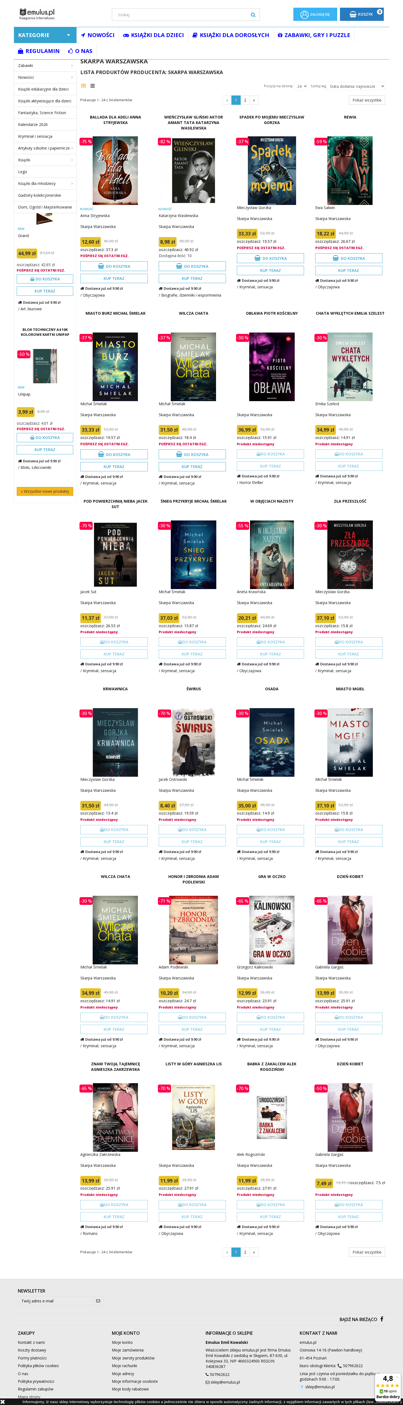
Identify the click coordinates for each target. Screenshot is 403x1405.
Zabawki (25, 65)
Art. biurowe (31, 308)
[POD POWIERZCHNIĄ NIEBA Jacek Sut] (115, 554)
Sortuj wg (318, 85)
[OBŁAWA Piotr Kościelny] (271, 367)
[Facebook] (381, 1319)
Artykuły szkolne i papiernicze (44, 148)
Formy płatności (32, 1358)
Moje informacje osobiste (135, 1381)
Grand (23, 235)
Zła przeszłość (350, 501)
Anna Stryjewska (95, 215)
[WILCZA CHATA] (193, 367)
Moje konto (122, 1342)
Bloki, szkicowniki (36, 467)
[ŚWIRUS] (193, 742)
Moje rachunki (124, 1365)
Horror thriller (251, 482)
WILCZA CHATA (193, 313)
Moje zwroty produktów (133, 1358)
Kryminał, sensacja (256, 286)
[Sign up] (98, 1300)
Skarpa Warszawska (98, 226)
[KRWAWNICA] (115, 742)
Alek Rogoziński (251, 1154)
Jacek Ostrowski (173, 779)
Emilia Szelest (327, 403)
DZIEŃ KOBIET (350, 876)
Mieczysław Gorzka (254, 207)
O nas (23, 1373)
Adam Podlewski (173, 967)
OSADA (272, 688)
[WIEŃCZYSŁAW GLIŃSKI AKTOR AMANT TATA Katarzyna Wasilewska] (193, 170)
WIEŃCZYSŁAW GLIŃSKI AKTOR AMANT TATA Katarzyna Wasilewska (193, 122)
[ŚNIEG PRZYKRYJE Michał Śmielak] (193, 554)
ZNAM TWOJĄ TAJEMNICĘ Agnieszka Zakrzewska (115, 1066)
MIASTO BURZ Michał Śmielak (116, 313)
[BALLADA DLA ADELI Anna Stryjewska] (115, 170)
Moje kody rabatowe (130, 1389)
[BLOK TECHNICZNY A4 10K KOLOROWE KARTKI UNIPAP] (45, 366)
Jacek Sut (88, 591)
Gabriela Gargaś (329, 967)
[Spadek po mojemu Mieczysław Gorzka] (271, 170)
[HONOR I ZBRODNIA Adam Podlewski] (193, 930)
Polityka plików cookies (38, 1365)
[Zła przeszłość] (350, 554)
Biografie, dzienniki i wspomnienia (191, 295)
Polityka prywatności (36, 1381)
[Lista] (93, 85)
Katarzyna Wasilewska (178, 215)
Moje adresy (123, 1373)
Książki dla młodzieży (37, 183)
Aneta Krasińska (251, 591)
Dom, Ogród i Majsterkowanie (45, 207)
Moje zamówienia (128, 1350)
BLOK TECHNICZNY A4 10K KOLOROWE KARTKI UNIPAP (45, 332)
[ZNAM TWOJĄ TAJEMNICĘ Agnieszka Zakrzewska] (115, 1117)
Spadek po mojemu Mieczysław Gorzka (271, 119)
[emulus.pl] (61, 14)
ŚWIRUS (193, 688)
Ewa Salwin (325, 207)
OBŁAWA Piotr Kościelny (272, 313)
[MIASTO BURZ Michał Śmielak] (115, 367)
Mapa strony (29, 1397)
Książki (24, 159)
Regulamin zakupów (35, 1389)
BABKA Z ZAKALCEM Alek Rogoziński (271, 1066)
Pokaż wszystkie (367, 100)
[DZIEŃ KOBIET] (350, 930)
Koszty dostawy (32, 1350)
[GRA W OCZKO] (271, 930)
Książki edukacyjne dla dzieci (43, 89)
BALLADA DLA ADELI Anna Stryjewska (115, 119)
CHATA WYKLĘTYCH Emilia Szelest (350, 313)
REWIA (350, 117)
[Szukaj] (253, 14)
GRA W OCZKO (272, 876)
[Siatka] (84, 85)
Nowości (26, 77)
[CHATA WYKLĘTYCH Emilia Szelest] (350, 367)
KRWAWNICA (115, 688)
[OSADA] (271, 742)
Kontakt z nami (31, 1342)
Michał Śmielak (93, 403)
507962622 (219, 1374)
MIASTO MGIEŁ (350, 688)
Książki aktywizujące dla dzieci (44, 100)
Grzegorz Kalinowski (255, 967)
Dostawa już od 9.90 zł (42, 302)
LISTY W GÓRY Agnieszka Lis (194, 1063)
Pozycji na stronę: (278, 85)
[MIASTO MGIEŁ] (350, 742)
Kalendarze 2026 (33, 124)
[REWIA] (350, 170)
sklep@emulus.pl (225, 1382)
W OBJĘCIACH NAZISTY (271, 501)
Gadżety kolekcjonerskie (39, 195)
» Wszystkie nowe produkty (45, 491)
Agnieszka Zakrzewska (100, 1154)
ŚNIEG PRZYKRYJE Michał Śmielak (194, 501)
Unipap (24, 394)
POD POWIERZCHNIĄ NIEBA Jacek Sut (115, 504)
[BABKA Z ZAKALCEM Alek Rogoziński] (271, 1117)
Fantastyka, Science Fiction (42, 112)
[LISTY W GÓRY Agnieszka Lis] (193, 1117)
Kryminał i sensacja (35, 136)
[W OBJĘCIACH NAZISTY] (271, 554)
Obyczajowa (94, 295)
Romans (90, 1233)
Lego (22, 171)
